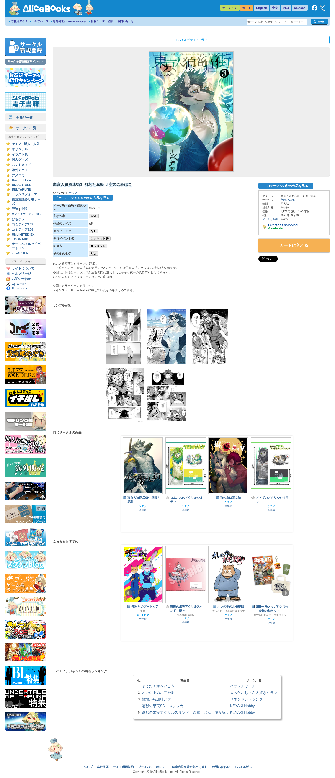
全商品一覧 (23, 117)
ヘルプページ (40, 21)
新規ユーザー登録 (102, 21)
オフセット (98, 246)
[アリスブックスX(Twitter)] (322, 10)
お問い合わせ (125, 21)
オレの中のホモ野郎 (158, 692)
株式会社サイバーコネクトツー (228, 615)
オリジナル (20, 149)
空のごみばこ (289, 199)
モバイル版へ (243, 767)
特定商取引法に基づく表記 (190, 767)
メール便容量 (270, 219)
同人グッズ (20, 159)
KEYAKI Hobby (143, 614)
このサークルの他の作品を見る (285, 186)
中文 (275, 8)
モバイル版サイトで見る (191, 39)
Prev (128, 593)
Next (285, 593)
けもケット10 (100, 238)
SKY (94, 216)
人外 (36, 144)
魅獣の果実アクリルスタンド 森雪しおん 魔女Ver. (185, 712)
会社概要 (103, 767)
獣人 (27, 144)
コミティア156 (22, 229)
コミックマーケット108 (26, 214)
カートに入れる (294, 245)
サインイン (229, 8)
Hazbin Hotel (22, 180)
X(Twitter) (19, 284)
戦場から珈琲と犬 (156, 699)
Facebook (19, 288)
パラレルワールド (244, 686)
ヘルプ (88, 767)
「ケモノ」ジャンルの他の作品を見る (82, 198)
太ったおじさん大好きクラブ (185, 611)
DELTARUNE (21, 189)
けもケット (20, 219)
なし (94, 231)
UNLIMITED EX (23, 234)
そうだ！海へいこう (158, 686)
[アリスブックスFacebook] (314, 9)
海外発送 (69, 21)
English (261, 8)
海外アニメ (20, 170)
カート (246, 8)
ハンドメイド (21, 165)
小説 (24, 209)
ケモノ (16, 144)
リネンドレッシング (246, 699)
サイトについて (23, 268)
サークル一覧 (24, 128)
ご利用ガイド (19, 21)
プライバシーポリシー (153, 767)
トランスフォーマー (26, 194)
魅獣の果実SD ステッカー (164, 706)
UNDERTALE (21, 185)
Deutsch (299, 8)
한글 (286, 8)
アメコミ (18, 175)
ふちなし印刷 (271, 611)
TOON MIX (20, 239)
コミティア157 (22, 224)
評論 (15, 209)
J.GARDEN (20, 253)
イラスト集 (20, 154)
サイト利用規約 (123, 767)
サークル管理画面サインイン (25, 61)
